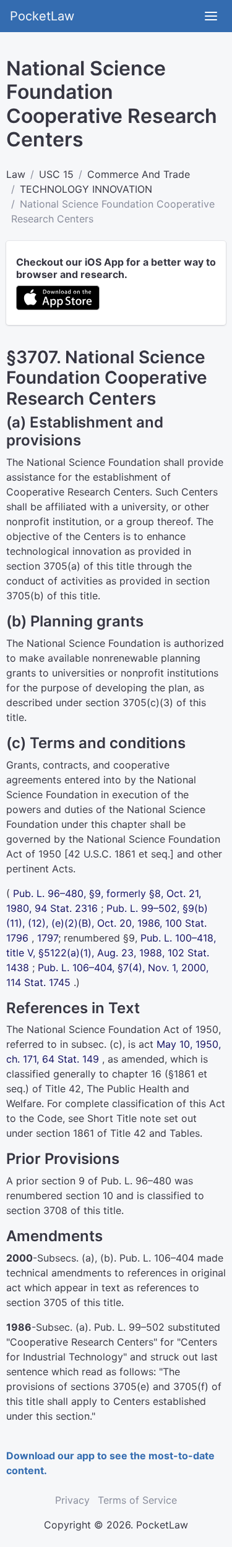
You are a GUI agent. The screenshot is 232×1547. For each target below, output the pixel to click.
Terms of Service (137, 1500)
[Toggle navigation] (211, 16)
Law (15, 174)
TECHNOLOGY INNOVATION (86, 189)
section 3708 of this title (63, 1210)
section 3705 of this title (63, 1302)
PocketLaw (42, 16)
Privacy (72, 1500)
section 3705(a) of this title (70, 566)
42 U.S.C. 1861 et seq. (119, 854)
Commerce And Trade (138, 174)
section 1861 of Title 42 (91, 1133)
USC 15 (56, 174)
